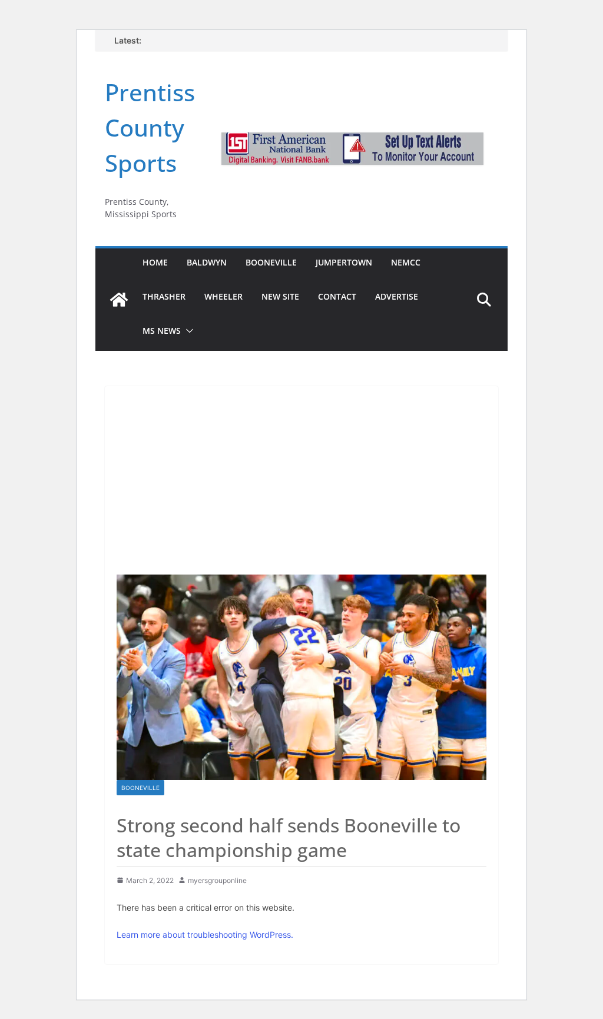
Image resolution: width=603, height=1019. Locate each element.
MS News (162, 330)
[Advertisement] (301, 474)
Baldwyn (207, 262)
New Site (280, 296)
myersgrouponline (217, 880)
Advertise (396, 296)
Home (155, 262)
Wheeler (223, 296)
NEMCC (405, 262)
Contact (337, 296)
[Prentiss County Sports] (119, 300)
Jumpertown (344, 262)
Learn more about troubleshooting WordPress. (205, 935)
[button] (187, 331)
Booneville (271, 262)
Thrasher (164, 296)
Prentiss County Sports (150, 127)
